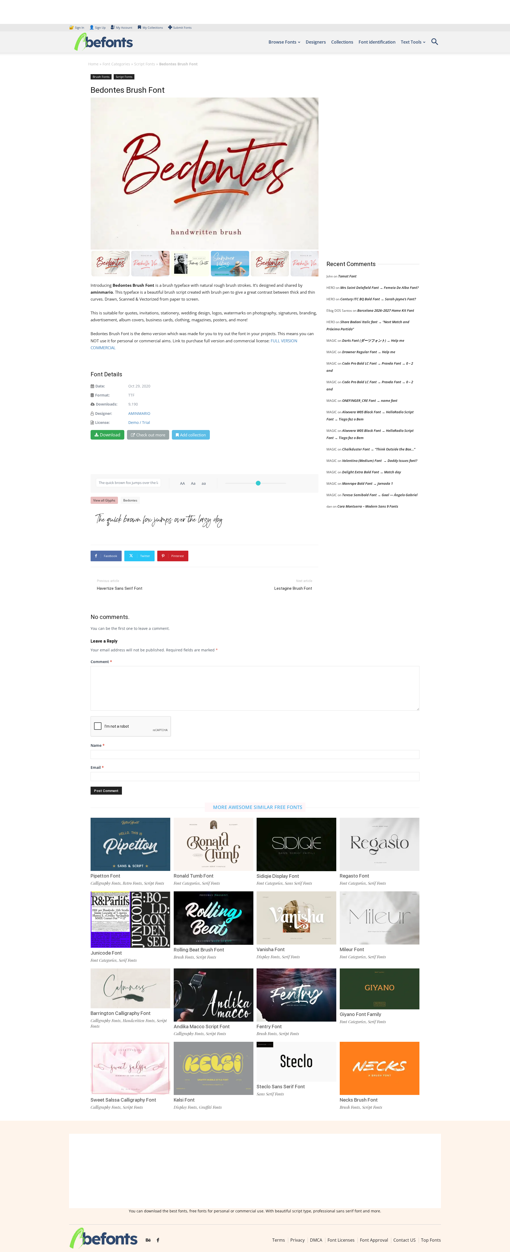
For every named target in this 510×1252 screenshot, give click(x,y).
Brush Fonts (101, 77)
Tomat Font (347, 276)
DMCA (316, 1240)
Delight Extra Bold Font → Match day (371, 472)
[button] (434, 43)
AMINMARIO (139, 413)
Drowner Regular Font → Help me (368, 351)
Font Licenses (341, 1240)
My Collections (153, 27)
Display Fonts (268, 956)
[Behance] (148, 1240)
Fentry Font (269, 1026)
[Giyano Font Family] (379, 988)
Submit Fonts (182, 27)
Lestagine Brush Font (293, 588)
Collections (342, 42)
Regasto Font (354, 876)
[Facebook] (158, 1240)
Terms (278, 1240)
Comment (101, 661)
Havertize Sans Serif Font (119, 588)
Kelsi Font (184, 1100)
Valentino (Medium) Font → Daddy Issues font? (379, 460)
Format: (102, 395)
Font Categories (116, 63)
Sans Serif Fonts (298, 883)
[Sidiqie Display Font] (296, 843)
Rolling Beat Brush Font (199, 949)
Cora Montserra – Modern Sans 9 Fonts (367, 506)
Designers (316, 42)
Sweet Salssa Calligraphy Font (123, 1100)
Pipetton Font (105, 876)
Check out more (150, 434)
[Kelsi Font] (213, 1067)
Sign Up (97, 27)
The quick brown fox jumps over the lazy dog (159, 520)
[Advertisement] (366, 162)
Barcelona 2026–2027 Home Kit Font (385, 310)
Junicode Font (106, 953)
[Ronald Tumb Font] (213, 843)
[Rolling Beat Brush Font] (213, 917)
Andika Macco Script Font (202, 1026)
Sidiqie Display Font (278, 876)
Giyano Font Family (360, 1014)
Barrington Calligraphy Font (121, 1013)
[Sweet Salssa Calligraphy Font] (130, 1067)
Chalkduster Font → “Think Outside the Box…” (378, 449)
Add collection (193, 434)
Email (97, 767)
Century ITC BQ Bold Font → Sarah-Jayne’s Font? (378, 299)
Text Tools (411, 42)
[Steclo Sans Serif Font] (296, 1061)
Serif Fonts (211, 883)
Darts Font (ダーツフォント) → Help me (373, 340)
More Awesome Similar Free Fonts (257, 807)
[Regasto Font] (379, 843)
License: (102, 422)
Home (93, 63)
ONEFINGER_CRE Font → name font (369, 400)
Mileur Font (352, 949)
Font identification (377, 42)
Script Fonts (144, 63)
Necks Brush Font (359, 1100)
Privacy (297, 1240)
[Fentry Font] (296, 994)
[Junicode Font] (130, 919)
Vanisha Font (271, 949)
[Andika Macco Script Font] (213, 994)
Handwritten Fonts (139, 1020)
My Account (124, 27)
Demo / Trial (139, 422)
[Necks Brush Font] (379, 1067)
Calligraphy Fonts (106, 883)
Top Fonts (431, 1240)
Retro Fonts (132, 883)
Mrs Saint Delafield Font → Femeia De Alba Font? (379, 287)
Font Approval (374, 1240)
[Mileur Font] (379, 917)
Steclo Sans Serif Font (281, 1086)
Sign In (77, 27)
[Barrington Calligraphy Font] (130, 987)
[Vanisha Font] (296, 917)
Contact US (404, 1240)
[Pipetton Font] (130, 843)
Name (98, 745)
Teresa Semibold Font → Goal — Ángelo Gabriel (380, 494)
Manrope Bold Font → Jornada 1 (367, 483)
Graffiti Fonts (210, 1107)
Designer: (103, 413)
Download (110, 435)
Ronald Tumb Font (194, 876)
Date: (100, 386)
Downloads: (106, 404)
